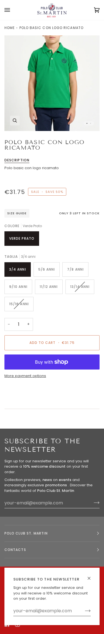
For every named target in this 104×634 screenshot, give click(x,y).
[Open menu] (12, 10)
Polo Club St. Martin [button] (26, 533)
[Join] (83, 610)
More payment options (25, 375)
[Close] (91, 576)
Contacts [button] (15, 549)
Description (16, 160)
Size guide (17, 213)
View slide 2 (90, 123)
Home (9, 27)
